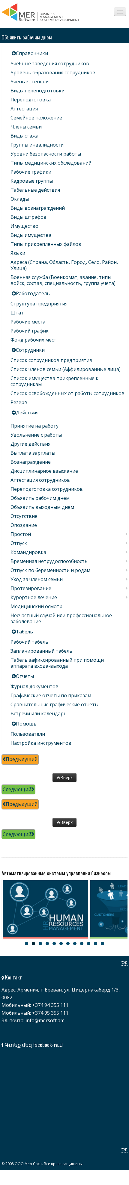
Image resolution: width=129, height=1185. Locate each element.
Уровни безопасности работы (45, 153)
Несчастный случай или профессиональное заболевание (61, 618)
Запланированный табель (41, 651)
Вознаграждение (30, 462)
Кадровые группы (31, 181)
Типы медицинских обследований (51, 162)
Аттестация (24, 108)
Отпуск (18, 543)
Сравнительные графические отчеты (54, 704)
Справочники (32, 53)
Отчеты (25, 676)
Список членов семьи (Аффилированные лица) (65, 369)
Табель (24, 631)
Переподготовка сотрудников (46, 489)
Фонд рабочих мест (33, 339)
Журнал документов (34, 686)
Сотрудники (30, 350)
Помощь (26, 723)
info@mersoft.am (45, 1020)
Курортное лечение (33, 597)
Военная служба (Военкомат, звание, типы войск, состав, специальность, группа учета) (63, 280)
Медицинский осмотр (36, 606)
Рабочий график (29, 330)
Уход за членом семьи (36, 579)
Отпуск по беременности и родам (50, 570)
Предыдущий (22, 759)
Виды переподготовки (37, 90)
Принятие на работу (34, 425)
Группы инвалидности (37, 144)
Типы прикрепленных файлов (45, 244)
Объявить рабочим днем (40, 498)
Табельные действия (35, 190)
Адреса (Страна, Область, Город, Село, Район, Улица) (64, 265)
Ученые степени (29, 81)
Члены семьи (26, 126)
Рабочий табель (29, 642)
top (125, 962)
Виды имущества (30, 235)
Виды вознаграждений (37, 208)
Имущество (24, 226)
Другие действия (30, 444)
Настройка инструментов (40, 743)
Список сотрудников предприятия (51, 360)
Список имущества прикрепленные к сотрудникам (54, 381)
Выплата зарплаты (32, 453)
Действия (27, 412)
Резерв (18, 402)
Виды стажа (24, 135)
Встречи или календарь (38, 713)
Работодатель (33, 293)
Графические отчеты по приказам (50, 695)
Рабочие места (27, 321)
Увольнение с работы (36, 435)
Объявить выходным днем (42, 507)
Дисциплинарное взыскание (44, 471)
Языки (17, 253)
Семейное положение (36, 117)
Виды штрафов (28, 217)
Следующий (17, 789)
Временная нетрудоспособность (49, 561)
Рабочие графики (30, 172)
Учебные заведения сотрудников (49, 63)
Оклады (19, 199)
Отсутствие (24, 516)
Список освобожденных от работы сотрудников (67, 393)
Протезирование (30, 588)
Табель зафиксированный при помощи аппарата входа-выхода (57, 663)
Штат (17, 312)
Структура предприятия (39, 303)
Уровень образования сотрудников (52, 72)
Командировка (28, 552)
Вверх (66, 777)
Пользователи (27, 734)
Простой (20, 534)
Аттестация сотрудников (40, 480)
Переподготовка (30, 99)
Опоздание (23, 525)
